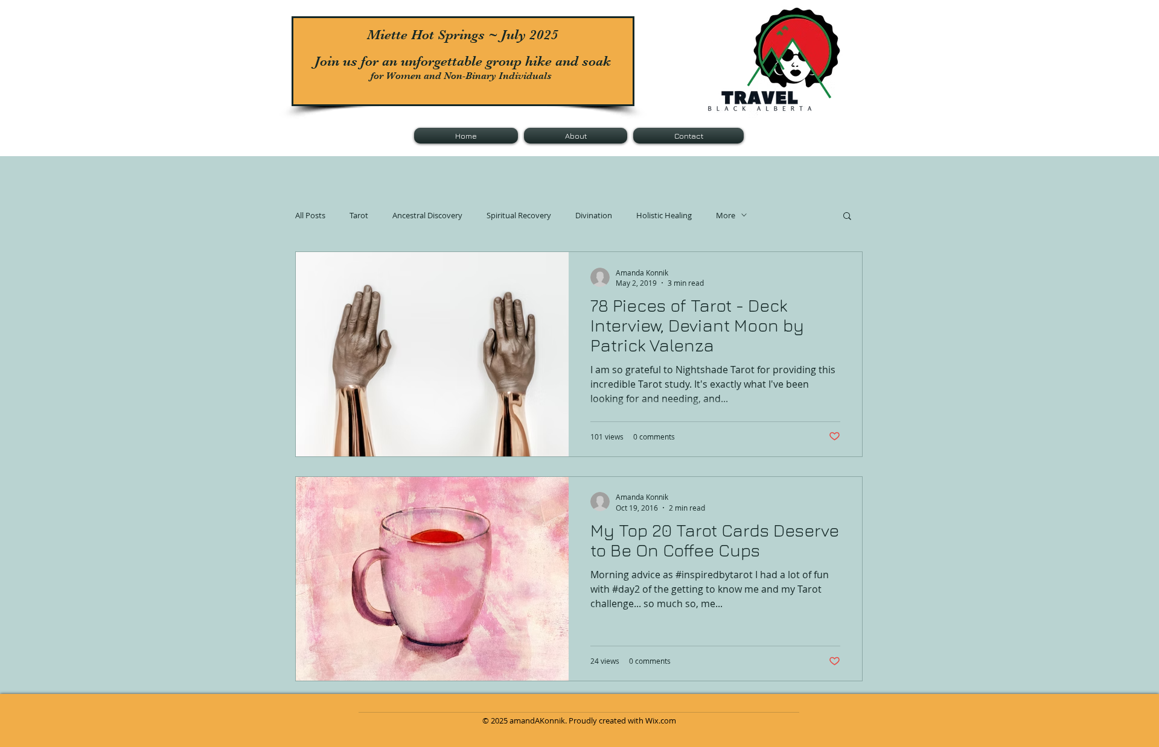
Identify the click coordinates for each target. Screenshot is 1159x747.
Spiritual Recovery (519, 215)
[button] (847, 216)
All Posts (310, 215)
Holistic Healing (664, 215)
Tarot (359, 215)
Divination (593, 215)
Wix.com (660, 720)
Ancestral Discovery (427, 215)
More (725, 215)
